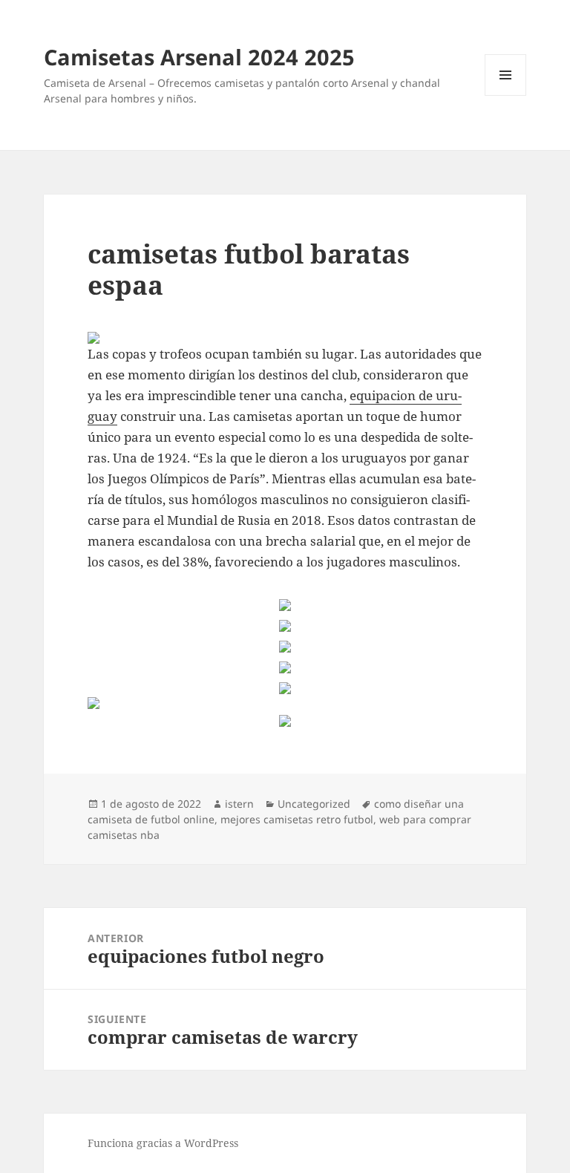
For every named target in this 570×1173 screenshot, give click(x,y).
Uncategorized (314, 804)
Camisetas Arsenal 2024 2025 (199, 56)
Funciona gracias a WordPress (163, 1143)
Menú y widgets (505, 95)
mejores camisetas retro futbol (296, 819)
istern (239, 804)
